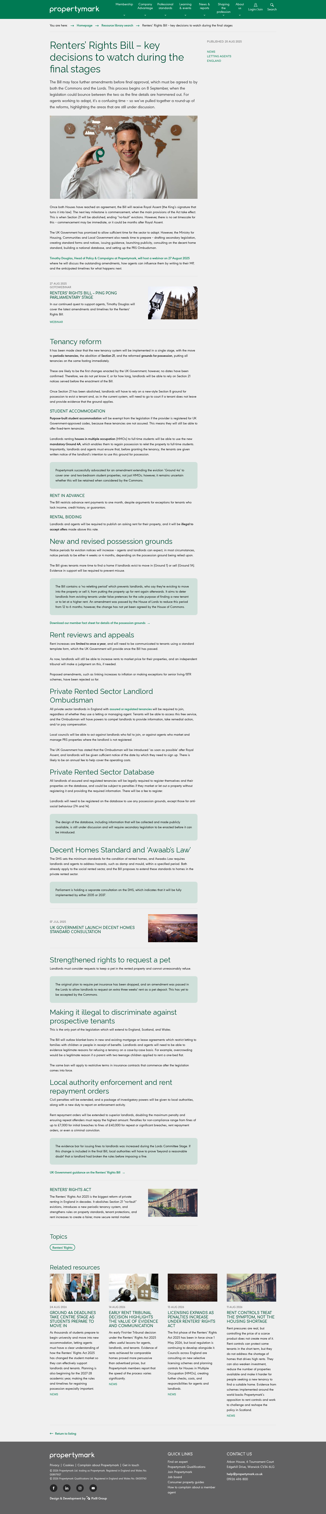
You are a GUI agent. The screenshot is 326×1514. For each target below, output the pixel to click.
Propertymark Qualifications (186, 1467)
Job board (175, 1477)
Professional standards (165, 6)
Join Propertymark (180, 1472)
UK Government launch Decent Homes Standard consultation (92, 930)
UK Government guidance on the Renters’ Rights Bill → (87, 1172)
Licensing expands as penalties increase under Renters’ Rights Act (191, 1319)
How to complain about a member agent (191, 1489)
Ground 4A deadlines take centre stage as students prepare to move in (73, 1319)
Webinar (56, 322)
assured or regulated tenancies (131, 709)
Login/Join (255, 9)
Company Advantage (145, 6)
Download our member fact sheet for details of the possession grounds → (100, 622)
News (211, 51)
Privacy (54, 1465)
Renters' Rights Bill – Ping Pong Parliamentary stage (83, 295)
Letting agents (219, 56)
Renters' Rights (62, 1247)
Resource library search (117, 25)
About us (240, 6)
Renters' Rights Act (70, 1190)
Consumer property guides (186, 1482)
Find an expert (178, 1462)
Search (272, 9)
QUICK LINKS (180, 1454)
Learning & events (185, 6)
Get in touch (130, 1465)
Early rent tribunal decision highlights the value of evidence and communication (133, 1319)
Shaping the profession (224, 8)
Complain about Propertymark (98, 1465)
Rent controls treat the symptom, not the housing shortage (250, 1317)
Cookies (68, 1465)
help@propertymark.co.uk (245, 1473)
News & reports (204, 6)
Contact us (239, 1454)
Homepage (84, 25)
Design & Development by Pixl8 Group (78, 1498)
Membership (124, 4)
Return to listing (65, 1433)
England (214, 61)
